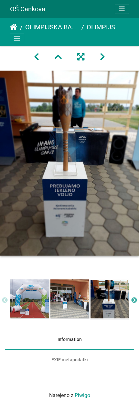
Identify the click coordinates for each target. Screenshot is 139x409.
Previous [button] (5, 300)
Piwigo (82, 395)
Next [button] (134, 300)
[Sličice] (58, 57)
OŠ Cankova (27, 9)
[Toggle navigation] (122, 9)
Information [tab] (70, 339)
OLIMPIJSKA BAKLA (52, 27)
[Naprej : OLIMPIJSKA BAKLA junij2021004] (102, 57)
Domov (13, 27)
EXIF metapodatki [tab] (69, 359)
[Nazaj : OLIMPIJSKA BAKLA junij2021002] (36, 57)
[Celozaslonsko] (81, 57)
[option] (30, 298)
